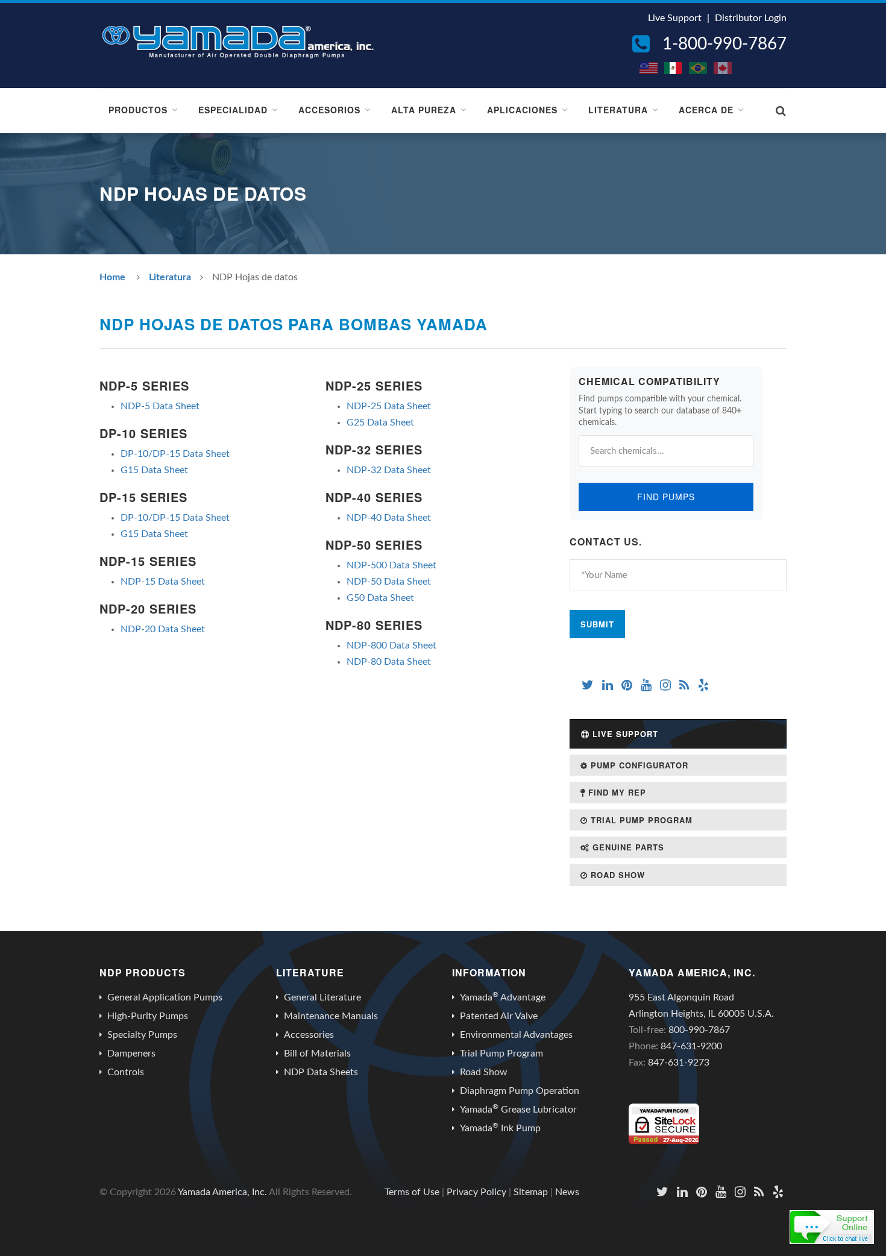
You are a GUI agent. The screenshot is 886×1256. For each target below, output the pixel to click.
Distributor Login (751, 18)
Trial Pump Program (640, 820)
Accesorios (329, 110)
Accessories (309, 1035)
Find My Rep (615, 792)
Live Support (675, 18)
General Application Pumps (164, 997)
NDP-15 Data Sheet (163, 581)
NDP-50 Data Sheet (389, 581)
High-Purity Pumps (147, 1016)
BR (698, 68)
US (649, 68)
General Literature (322, 997)
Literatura (618, 110)
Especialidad (233, 110)
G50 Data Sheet (380, 598)
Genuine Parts (626, 847)
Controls (125, 1072)
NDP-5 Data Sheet (160, 406)
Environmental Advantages (516, 1035)
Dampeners (131, 1053)
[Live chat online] (832, 1227)
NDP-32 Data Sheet (389, 470)
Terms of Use (412, 1192)
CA (723, 68)
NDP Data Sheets (321, 1072)
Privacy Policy (476, 1192)
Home (112, 277)
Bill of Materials (317, 1053)
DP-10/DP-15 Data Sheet (175, 454)
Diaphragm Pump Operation (519, 1091)
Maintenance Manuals (331, 1016)
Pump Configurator (638, 765)
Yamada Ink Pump (500, 1127)
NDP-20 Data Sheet (163, 629)
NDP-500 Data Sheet (391, 565)
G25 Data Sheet (380, 422)
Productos (138, 110)
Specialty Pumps (142, 1035)
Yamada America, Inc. (222, 1192)
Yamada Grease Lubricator (518, 1109)
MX (673, 68)
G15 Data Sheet (154, 470)
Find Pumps (666, 497)
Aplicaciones (522, 110)
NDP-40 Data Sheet (389, 518)
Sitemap (531, 1192)
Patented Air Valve (499, 1016)
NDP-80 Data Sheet (389, 662)
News (567, 1192)
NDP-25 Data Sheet (389, 406)
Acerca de (706, 110)
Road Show (616, 875)
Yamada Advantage (502, 996)
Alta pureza (423, 110)
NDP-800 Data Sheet (391, 645)
